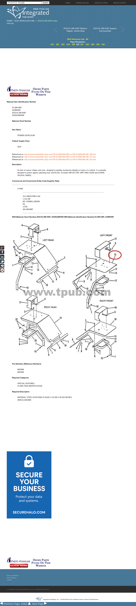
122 (57, 44)
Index (24, 604)
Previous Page (11, 604)
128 (87, 44)
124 (68, 44)
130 (97, 44)
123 (62, 44)
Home (9, 21)
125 (73, 44)
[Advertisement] (63, 67)
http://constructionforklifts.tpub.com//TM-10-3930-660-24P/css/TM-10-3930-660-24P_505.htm (60, 154)
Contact (9, 580)
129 (92, 44)
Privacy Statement (13, 575)
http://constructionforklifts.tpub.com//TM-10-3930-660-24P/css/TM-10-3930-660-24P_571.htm (60, 157)
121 (52, 44)
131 (103, 44)
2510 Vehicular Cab (24, 21)
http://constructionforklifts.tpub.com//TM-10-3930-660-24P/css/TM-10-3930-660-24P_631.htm (60, 160)
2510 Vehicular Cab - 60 (77, 39)
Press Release (11, 578)
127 (82, 44)
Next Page (38, 604)
